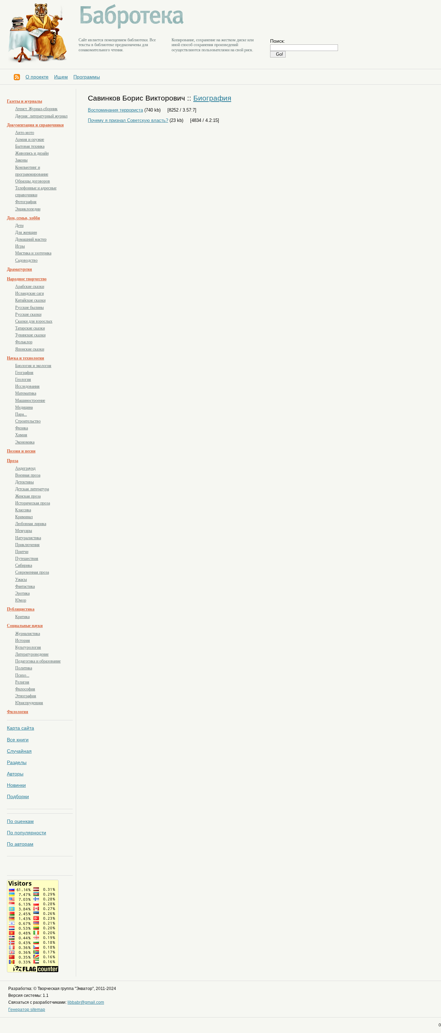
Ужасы (21, 579)
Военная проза (27, 475)
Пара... (21, 414)
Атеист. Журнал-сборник (36, 109)
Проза (12, 461)
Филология (17, 712)
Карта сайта (20, 728)
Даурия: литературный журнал (41, 116)
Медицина (24, 407)
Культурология (28, 647)
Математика (25, 393)
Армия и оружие (29, 139)
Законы (21, 160)
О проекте (37, 77)
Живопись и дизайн (32, 153)
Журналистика (27, 634)
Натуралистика (28, 538)
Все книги (18, 739)
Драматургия (19, 269)
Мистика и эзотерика (33, 253)
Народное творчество (27, 279)
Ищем (61, 77)
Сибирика (23, 565)
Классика (23, 510)
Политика (23, 668)
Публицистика (20, 609)
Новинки (16, 785)
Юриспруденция (29, 703)
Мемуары (23, 531)
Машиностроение (30, 400)
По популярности (26, 832)
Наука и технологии (25, 358)
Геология (23, 379)
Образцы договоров (32, 181)
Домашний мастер (31, 239)
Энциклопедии (27, 209)
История (22, 640)
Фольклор (23, 342)
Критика (22, 617)
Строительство (28, 421)
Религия (22, 682)
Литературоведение (32, 654)
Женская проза (28, 496)
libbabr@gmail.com (86, 1002)
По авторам (20, 844)
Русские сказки (28, 314)
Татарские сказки (30, 328)
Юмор (20, 600)
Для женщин (26, 232)
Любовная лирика (30, 524)
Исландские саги (29, 293)
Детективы (24, 482)
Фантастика (25, 586)
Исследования (27, 386)
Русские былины (29, 307)
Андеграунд (25, 468)
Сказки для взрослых (33, 321)
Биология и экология (33, 366)
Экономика (24, 442)
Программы (86, 77)
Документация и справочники (35, 125)
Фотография (26, 202)
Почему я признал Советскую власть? (128, 120)
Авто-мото (24, 133)
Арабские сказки (29, 286)
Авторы (15, 773)
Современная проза (32, 572)
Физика (21, 428)
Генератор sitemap (26, 1010)
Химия (21, 435)
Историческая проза (32, 503)
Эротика (22, 593)
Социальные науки (25, 626)
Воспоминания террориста (115, 110)
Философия (25, 689)
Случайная (19, 751)
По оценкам (20, 821)
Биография (212, 98)
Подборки (18, 796)
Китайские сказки (30, 300)
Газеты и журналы (24, 101)
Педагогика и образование (38, 661)
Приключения (27, 545)
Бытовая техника (29, 146)
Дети (19, 225)
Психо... (22, 675)
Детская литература (32, 489)
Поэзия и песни (21, 451)
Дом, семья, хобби (23, 218)
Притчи (21, 552)
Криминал (24, 517)
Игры (20, 246)
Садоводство (26, 260)
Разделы (17, 762)
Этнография (25, 696)
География (24, 373)
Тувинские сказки (30, 335)
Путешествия (26, 558)
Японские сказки (29, 349)
